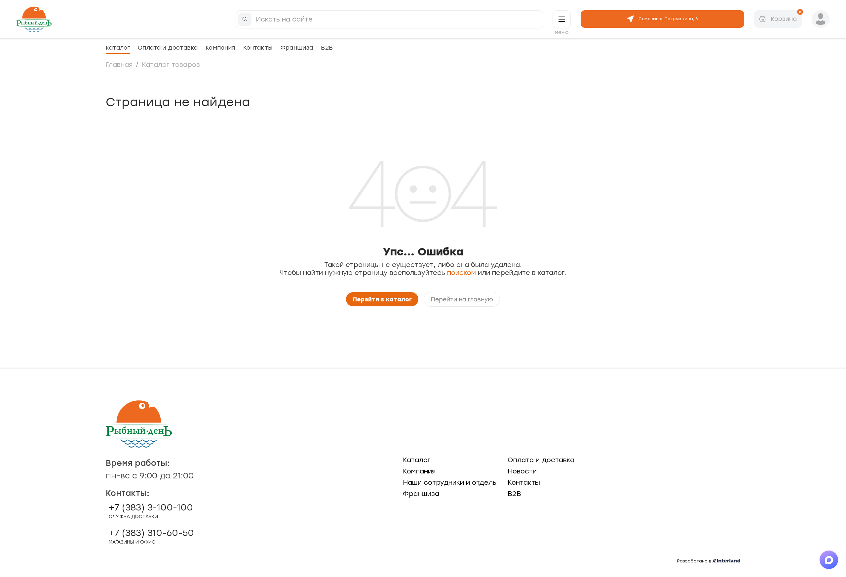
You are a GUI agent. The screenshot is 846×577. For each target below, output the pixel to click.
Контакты (257, 47)
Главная (119, 64)
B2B (327, 47)
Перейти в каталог (382, 299)
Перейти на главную (462, 299)
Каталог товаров (171, 64)
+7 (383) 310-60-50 (151, 536)
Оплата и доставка (168, 47)
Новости (522, 471)
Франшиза (296, 47)
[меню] (562, 19)
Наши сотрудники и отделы (450, 482)
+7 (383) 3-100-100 (151, 510)
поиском (461, 273)
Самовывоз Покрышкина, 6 (668, 19)
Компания (220, 47)
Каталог (118, 47)
